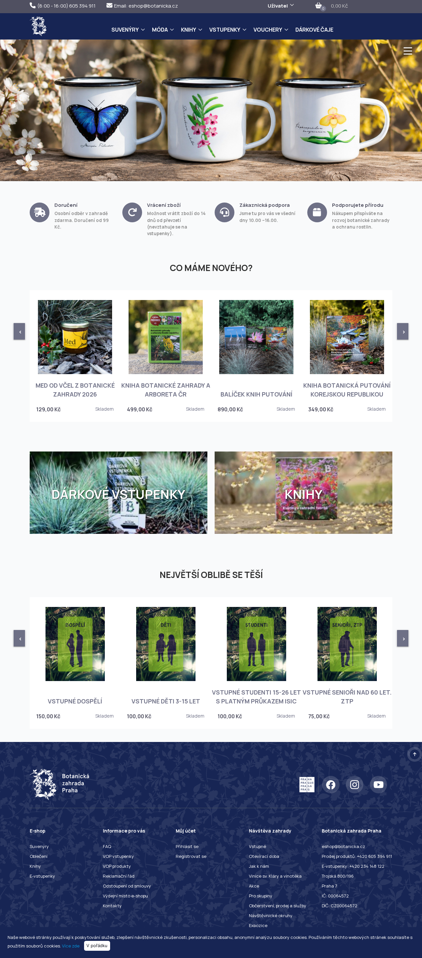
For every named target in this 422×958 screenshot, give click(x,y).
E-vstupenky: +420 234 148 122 (353, 866)
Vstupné (257, 846)
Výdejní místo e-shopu (125, 896)
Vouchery (268, 29)
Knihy (188, 29)
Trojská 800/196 (338, 876)
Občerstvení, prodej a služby (277, 906)
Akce (254, 886)
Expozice (258, 925)
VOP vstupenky (118, 856)
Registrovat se (191, 856)
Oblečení (38, 856)
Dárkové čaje (314, 29)
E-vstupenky (42, 876)
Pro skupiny (260, 896)
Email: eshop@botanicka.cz (146, 5)
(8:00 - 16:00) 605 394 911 (66, 5)
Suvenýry (125, 29)
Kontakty (112, 906)
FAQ (107, 846)
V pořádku (96, 945)
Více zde (70, 945)
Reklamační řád (119, 876)
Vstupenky (224, 29)
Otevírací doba (264, 856)
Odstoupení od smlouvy (127, 886)
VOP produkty (117, 866)
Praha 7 (329, 886)
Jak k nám (259, 866)
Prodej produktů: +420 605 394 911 (357, 856)
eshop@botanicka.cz (343, 846)
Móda (160, 29)
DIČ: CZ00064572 (339, 906)
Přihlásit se (187, 846)
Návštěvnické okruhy (270, 915)
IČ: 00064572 (335, 896)
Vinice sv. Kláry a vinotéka (275, 876)
